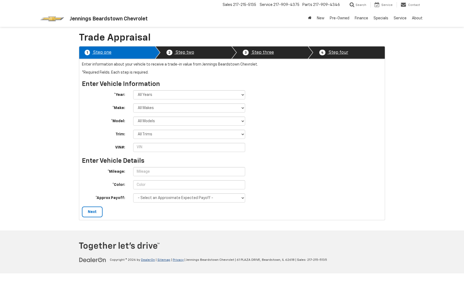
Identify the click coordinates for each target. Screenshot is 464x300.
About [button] (417, 18)
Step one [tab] (98, 52)
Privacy (178, 260)
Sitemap (163, 260)
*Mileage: (116, 172)
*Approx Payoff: (110, 198)
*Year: (119, 95)
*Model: (118, 121)
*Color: (118, 185)
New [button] (320, 18)
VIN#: (120, 147)
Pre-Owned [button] (339, 18)
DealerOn (148, 260)
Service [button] (400, 18)
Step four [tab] (334, 52)
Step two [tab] (181, 52)
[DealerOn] (92, 260)
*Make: (118, 108)
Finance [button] (361, 18)
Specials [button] (381, 18)
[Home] (309, 18)
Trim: (120, 134)
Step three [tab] (259, 52)
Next (92, 212)
